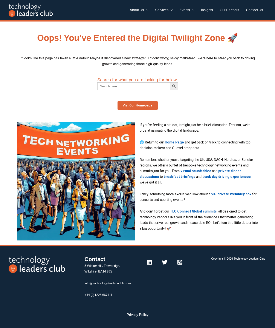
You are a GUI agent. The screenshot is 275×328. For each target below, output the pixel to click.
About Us (137, 10)
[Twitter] (164, 262)
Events (184, 10)
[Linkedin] (149, 262)
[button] (146, 10)
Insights (207, 10)
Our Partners (229, 10)
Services (161, 10)
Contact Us (254, 10)
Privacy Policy (137, 315)
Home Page (174, 142)
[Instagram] (179, 262)
